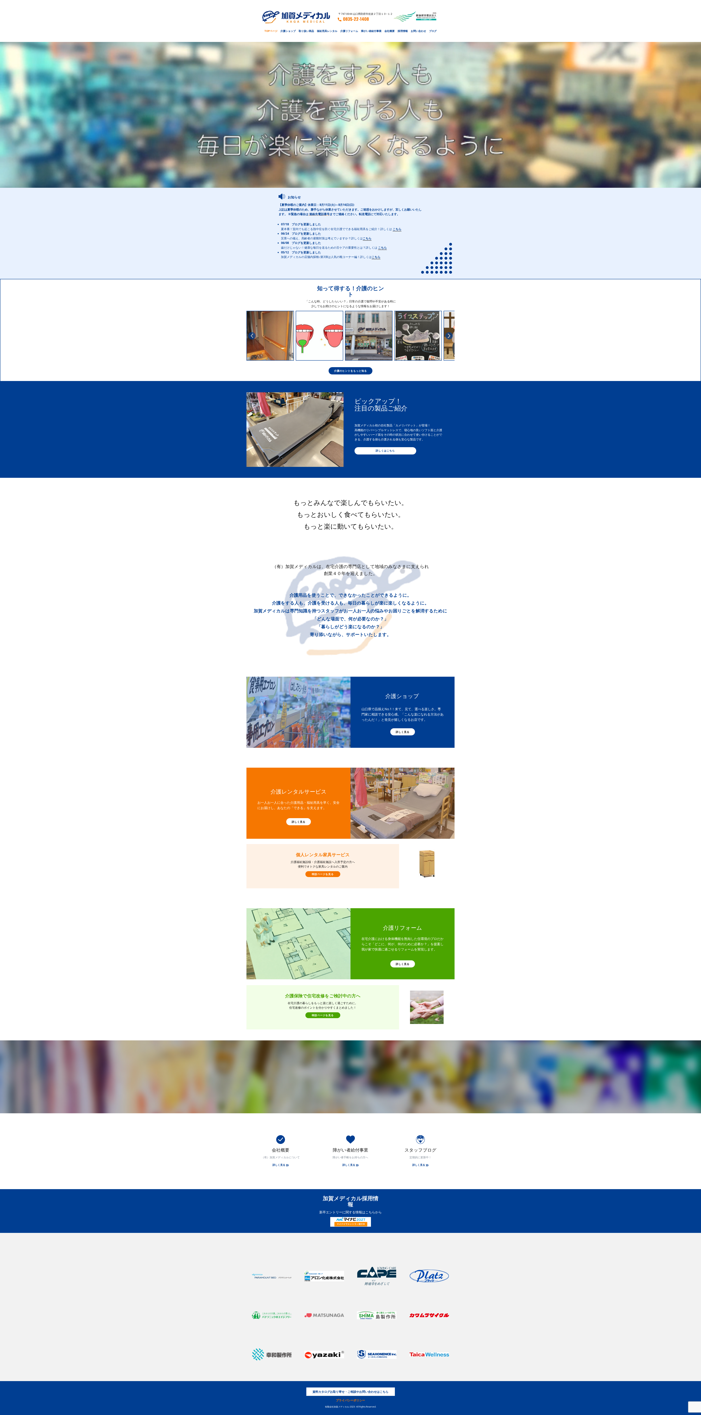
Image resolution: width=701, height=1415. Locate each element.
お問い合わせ (418, 31)
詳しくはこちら (385, 450)
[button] (252, 335)
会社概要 (389, 31)
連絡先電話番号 (319, 214)
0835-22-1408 (356, 19)
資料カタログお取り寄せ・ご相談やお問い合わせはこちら (350, 1392)
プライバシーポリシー (350, 1400)
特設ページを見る (323, 874)
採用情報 (403, 31)
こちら (397, 229)
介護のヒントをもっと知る (350, 370)
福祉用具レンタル (327, 31)
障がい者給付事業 (371, 31)
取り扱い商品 (306, 31)
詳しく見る (402, 732)
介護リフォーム (349, 31)
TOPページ (270, 31)
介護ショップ (288, 31)
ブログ (433, 31)
